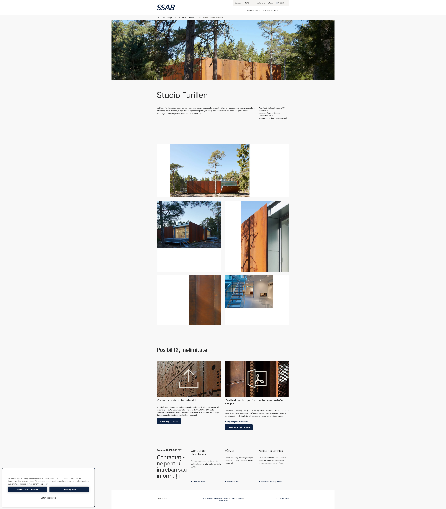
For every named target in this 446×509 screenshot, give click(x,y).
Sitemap (226, 498)
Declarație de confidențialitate (212, 498)
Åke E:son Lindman (278, 118)
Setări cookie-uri (48, 498)
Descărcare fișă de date (239, 427)
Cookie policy (42, 484)
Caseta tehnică (223, 500)
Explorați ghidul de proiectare (237, 422)
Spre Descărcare (199, 481)
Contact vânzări (232, 481)
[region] (48, 487)
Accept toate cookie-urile (27, 489)
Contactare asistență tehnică (271, 481)
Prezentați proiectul (169, 421)
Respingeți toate (69, 489)
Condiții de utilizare (236, 498)
